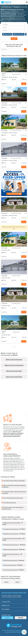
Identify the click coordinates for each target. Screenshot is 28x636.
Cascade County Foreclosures (11, 529)
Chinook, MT (11, 77)
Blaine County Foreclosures (14, 359)
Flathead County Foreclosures (11, 533)
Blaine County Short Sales (14, 371)
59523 (15, 77)
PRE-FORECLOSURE (19, 34)
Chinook (6, 582)
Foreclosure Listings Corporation (17, 630)
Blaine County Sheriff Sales (14, 377)
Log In (7, 618)
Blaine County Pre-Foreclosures (14, 365)
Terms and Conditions (10, 632)
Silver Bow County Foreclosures (11, 554)
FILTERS (14, 38)
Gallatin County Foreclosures (11, 549)
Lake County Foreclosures (10, 565)
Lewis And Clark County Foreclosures (13, 538)
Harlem (17, 582)
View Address (5, 77)
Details (23, 83)
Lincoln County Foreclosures (11, 570)
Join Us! (20, 618)
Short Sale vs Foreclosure (9, 502)
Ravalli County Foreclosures (10, 560)
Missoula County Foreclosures (11, 544)
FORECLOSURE (7, 34)
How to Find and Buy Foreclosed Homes (13, 498)
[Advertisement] (14, 397)
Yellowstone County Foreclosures (12, 523)
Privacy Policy (20, 632)
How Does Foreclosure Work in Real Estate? (14, 480)
